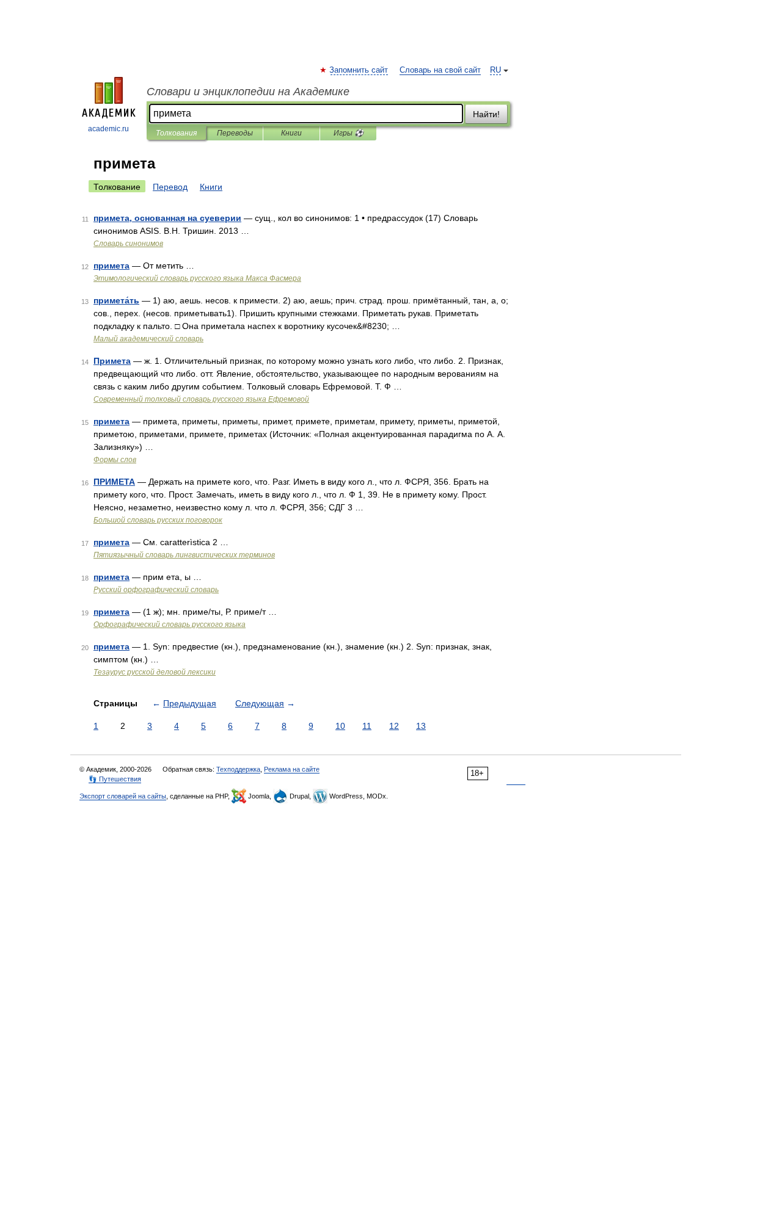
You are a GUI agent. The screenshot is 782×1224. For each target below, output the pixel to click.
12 (394, 726)
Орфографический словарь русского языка (169, 624)
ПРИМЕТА (114, 482)
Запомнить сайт (359, 70)
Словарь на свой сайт (440, 70)
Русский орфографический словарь (156, 589)
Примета (112, 361)
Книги (291, 133)
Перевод (170, 187)
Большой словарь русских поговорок (157, 520)
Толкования (176, 133)
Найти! (486, 114)
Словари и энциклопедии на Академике (248, 91)
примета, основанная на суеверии (167, 218)
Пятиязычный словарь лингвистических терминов (184, 555)
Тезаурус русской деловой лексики (154, 672)
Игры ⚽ (349, 133)
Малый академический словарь (148, 339)
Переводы (235, 133)
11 (366, 726)
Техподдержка (238, 769)
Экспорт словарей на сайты (122, 796)
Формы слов (114, 459)
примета (111, 265)
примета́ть (116, 300)
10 (340, 726)
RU (495, 70)
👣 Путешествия (115, 779)
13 (421, 726)
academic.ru (108, 129)
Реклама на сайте (292, 769)
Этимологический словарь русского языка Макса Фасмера (197, 278)
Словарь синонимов (128, 243)
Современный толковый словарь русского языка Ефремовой (201, 399)
